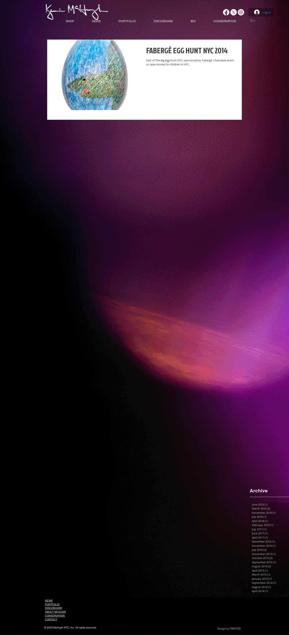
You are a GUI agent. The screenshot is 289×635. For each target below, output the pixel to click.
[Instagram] (241, 12)
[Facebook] (226, 12)
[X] (233, 12)
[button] (253, 20)
